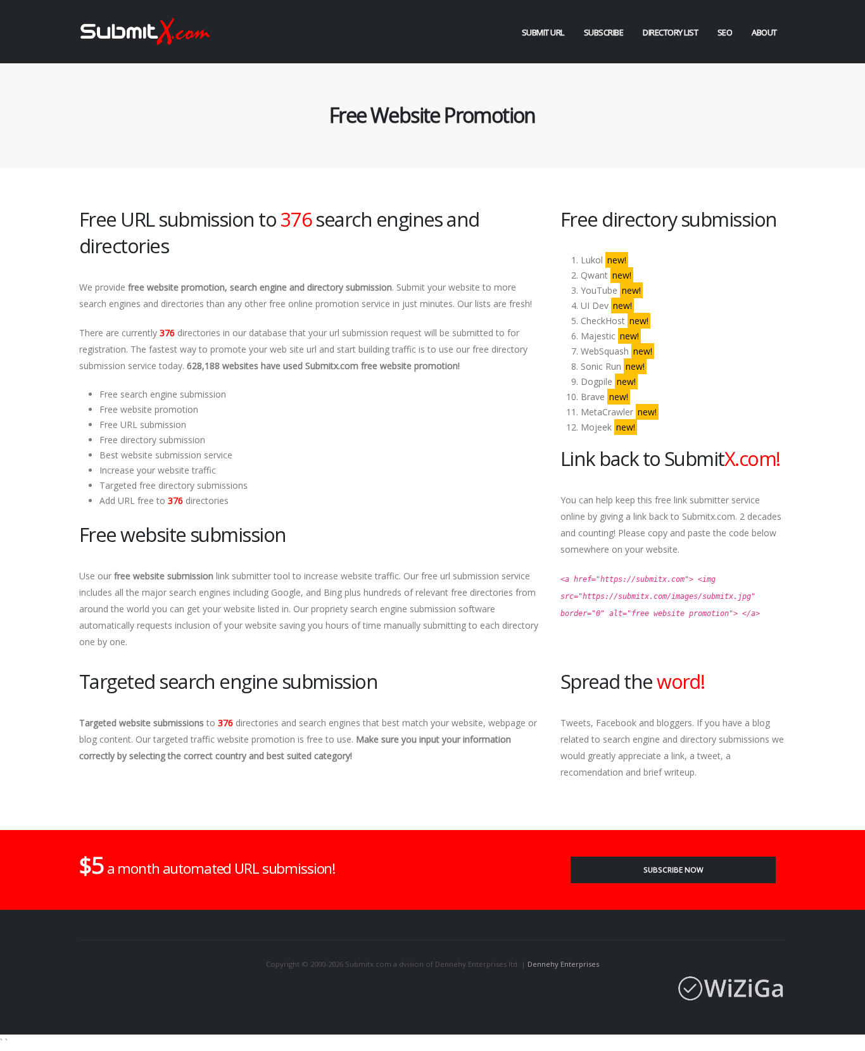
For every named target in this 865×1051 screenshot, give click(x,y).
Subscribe (604, 32)
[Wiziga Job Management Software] (432, 988)
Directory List (670, 32)
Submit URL (543, 32)
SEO (725, 32)
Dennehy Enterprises (563, 964)
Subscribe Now (673, 869)
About (764, 32)
